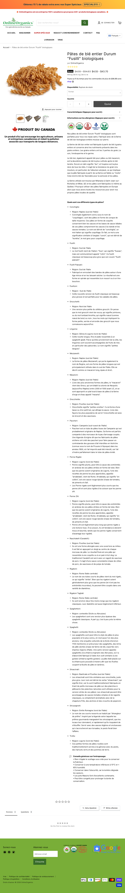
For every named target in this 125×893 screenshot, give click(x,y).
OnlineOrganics (77, 63)
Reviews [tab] (9, 812)
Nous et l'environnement (67, 33)
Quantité (70, 99)
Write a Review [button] (112, 808)
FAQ (98, 33)
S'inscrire (39, 862)
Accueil (11, 33)
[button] (114, 35)
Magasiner (24, 33)
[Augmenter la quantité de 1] (89, 104)
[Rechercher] (84, 23)
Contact (88, 33)
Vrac (60, 40)
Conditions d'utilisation (31, 879)
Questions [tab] (25, 812)
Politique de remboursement (43, 876)
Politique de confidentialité (19, 876)
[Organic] (20, 119)
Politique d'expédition (11, 879)
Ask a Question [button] (90, 808)
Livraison (49, 40)
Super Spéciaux (42, 33)
